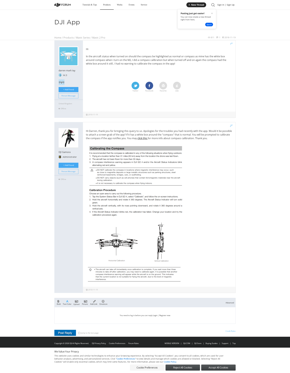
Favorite (163, 90)
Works (119, 5)
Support (225, 343)
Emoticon (103, 304)
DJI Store (197, 343)
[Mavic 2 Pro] (61, 82)
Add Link (93, 304)
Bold (59, 304)
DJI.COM (186, 343)
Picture (85, 304)
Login (155, 315)
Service (144, 5)
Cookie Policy (170, 361)
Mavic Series (83, 37)
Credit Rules (231, 331)
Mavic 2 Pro (98, 37)
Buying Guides (212, 343)
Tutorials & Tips (89, 5)
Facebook (149, 90)
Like (177, 90)
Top (234, 343)
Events (131, 5)
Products (107, 5)
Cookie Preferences (117, 343)
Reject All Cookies (182, 367)
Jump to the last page (90, 333)
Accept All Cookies (218, 367)
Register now (164, 315)
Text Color (67, 304)
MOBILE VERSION (172, 343)
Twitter (135, 90)
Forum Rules (133, 343)
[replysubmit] (65, 333)
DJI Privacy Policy (99, 343)
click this (142, 138)
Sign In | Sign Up (226, 4)
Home (57, 37)
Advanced (230, 302)
